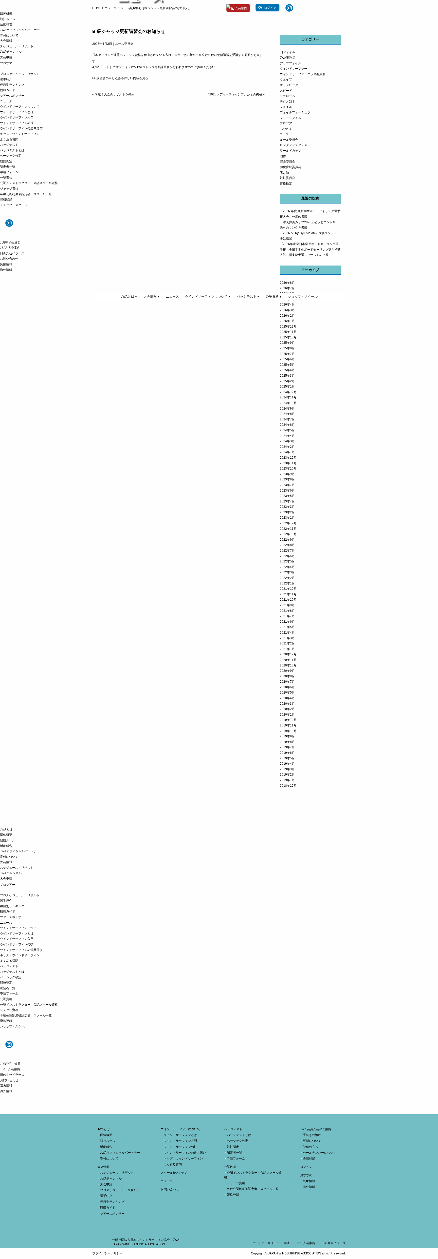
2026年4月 (287, 304)
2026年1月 (287, 321)
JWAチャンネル (11, 51)
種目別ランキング (12, 85)
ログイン (306, 1167)
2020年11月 (288, 660)
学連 (287, 1243)
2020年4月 (287, 698)
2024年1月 (287, 452)
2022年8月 (287, 545)
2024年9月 (287, 408)
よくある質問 (9, 139)
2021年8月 (287, 611)
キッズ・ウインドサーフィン (20, 134)
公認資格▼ (274, 296)
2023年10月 (288, 468)
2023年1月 (287, 517)
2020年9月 (287, 671)
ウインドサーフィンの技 (16, 123)
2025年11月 (288, 332)
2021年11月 (288, 594)
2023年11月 (288, 463)
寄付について (9, 35)
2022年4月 (287, 567)
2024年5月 (287, 430)
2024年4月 (287, 436)
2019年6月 (287, 753)
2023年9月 (287, 474)
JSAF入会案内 (305, 1243)
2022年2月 (287, 578)
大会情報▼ (151, 296)
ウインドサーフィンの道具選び (21, 128)
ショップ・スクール (13, 205)
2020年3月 (287, 703)
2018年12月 (288, 785)
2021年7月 (287, 616)
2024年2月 (287, 447)
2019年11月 (288, 725)
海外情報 (6, 270)
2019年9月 (287, 736)
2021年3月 (287, 638)
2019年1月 (287, 780)
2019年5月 (287, 758)
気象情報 (6, 264)
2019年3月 (287, 769)
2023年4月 (287, 501)
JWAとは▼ (129, 296)
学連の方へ (310, 1147)
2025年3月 (287, 375)
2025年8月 (287, 348)
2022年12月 (288, 523)
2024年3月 (287, 441)
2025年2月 (287, 381)
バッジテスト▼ (248, 296)
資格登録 (6, 199)
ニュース (6, 101)
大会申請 (6, 57)
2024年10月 (288, 403)
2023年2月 (287, 512)
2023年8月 (287, 479)
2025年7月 (287, 354)
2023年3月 (287, 507)
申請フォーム (9, 172)
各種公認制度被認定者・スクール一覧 (26, 194)
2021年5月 (287, 627)
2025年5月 (287, 365)
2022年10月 (288, 534)
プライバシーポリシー (107, 1253)
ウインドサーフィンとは (16, 112)
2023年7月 (287, 485)
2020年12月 (288, 654)
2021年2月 (287, 643)
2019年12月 (288, 720)
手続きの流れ (312, 1135)
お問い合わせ (9, 258)
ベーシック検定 (10, 155)
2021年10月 (288, 599)
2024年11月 (288, 397)
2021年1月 (287, 649)
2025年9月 (287, 342)
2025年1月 (287, 386)
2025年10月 (288, 337)
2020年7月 (287, 681)
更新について (312, 1141)
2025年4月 (287, 370)
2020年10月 (288, 665)
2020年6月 (287, 687)
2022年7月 (287, 550)
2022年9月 (287, 539)
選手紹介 (6, 79)
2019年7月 (287, 747)
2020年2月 (287, 709)
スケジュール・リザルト (16, 46)
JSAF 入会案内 (10, 248)
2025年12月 (288, 326)
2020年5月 (287, 692)
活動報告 (6, 24)
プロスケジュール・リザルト (20, 74)
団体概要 (6, 13)
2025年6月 (287, 359)
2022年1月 (287, 583)
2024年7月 (287, 419)
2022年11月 (288, 529)
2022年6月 (287, 556)
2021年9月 (287, 605)
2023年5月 (287, 496)
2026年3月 (287, 310)
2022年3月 (287, 572)
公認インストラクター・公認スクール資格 (29, 183)
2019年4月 (287, 763)
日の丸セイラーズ (12, 253)
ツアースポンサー (12, 95)
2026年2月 (287, 315)
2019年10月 (288, 731)
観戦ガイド (7, 90)
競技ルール (7, 19)
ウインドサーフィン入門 (16, 117)
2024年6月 (287, 425)
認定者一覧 (7, 167)
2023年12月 (288, 457)
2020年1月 (287, 714)
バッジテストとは (12, 150)
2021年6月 (287, 621)
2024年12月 (288, 392)
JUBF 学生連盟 (10, 242)
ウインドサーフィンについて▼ (208, 296)
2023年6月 (287, 490)
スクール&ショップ (174, 1172)
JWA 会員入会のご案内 (315, 1129)
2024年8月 (287, 414)
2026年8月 (287, 283)
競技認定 (6, 161)
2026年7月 (287, 288)
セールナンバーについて (319, 1152)
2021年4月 (287, 632)
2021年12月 (288, 589)
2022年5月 (287, 561)
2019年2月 (287, 774)
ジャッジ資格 (9, 188)
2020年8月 (287, 676)
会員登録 (309, 1158)
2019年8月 (287, 742)
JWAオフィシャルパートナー (20, 30)
